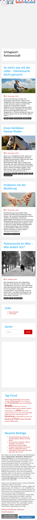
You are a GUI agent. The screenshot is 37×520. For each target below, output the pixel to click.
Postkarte (15, 406)
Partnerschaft (18, 118)
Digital (27, 399)
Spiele (20, 412)
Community (12, 313)
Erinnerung (23, 399)
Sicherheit (26, 416)
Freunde (20, 173)
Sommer (12, 413)
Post (16, 419)
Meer (6, 403)
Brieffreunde (9, 419)
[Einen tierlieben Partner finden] (18, 143)
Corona (21, 419)
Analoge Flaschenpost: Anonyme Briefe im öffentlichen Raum (19, 447)
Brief (18, 410)
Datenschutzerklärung (8, 509)
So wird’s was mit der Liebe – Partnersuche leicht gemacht (17, 71)
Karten (22, 401)
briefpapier (7, 421)
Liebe (11, 118)
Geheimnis (23, 406)
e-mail (14, 410)
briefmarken (9, 411)
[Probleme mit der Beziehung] (18, 199)
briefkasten (28, 403)
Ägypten (18, 408)
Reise (26, 414)
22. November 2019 (11, 210)
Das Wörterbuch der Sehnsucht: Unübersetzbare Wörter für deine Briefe (19, 438)
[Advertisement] (18, 26)
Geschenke (20, 416)
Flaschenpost (12, 414)
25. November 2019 (11, 153)
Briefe (8, 405)
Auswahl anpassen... (8, 512)
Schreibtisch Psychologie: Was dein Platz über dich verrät (20, 451)
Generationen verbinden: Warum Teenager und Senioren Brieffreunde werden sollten (19, 443)
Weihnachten (14, 421)
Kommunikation (27, 413)
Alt (15, 416)
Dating (6, 118)
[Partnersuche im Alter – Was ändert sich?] (18, 263)
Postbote (7, 412)
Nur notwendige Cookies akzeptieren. (9, 516)
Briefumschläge (8, 399)
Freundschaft (13, 403)
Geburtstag (27, 401)
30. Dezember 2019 (11, 96)
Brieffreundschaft (15, 401)
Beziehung (7, 173)
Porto (30, 416)
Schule (16, 412)
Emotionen (8, 408)
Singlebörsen (27, 118)
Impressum (20, 509)
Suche (28, 332)
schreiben (7, 401)
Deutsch (14, 173)
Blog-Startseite (13, 312)
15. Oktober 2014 (11, 279)
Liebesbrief (21, 403)
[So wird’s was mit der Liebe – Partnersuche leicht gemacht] (18, 85)
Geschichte (16, 399)
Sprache (29, 408)
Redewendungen (20, 414)
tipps (19, 406)
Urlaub (14, 408)
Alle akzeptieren (26, 517)
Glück (26, 173)
